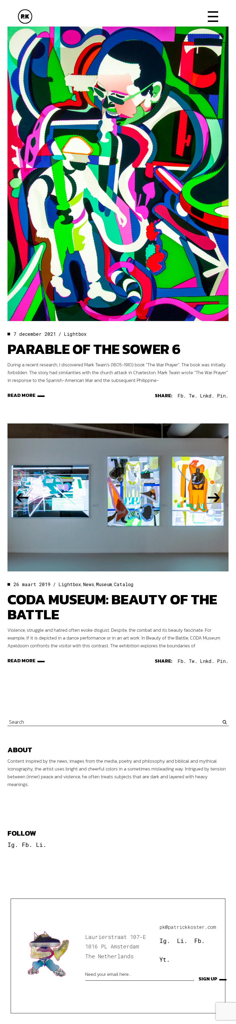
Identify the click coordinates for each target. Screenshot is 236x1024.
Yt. (164, 959)
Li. (41, 844)
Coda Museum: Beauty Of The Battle (112, 606)
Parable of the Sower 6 (93, 349)
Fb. (27, 844)
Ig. (12, 844)
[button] (22, 497)
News (88, 584)
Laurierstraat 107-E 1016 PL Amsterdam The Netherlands (115, 946)
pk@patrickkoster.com (187, 927)
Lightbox (75, 334)
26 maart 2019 (32, 584)
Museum (104, 584)
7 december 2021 (35, 334)
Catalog (124, 584)
